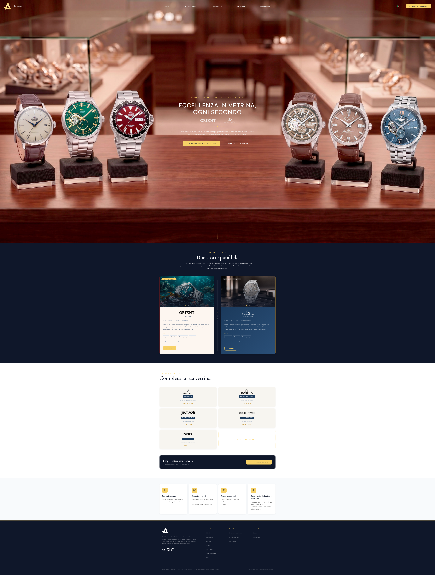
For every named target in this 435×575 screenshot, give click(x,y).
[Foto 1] (185, 305)
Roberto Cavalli (211, 553)
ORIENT (168, 6)
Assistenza (265, 6)
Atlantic (208, 541)
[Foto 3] (188, 305)
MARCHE (216, 6)
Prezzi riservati (234, 537)
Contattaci (232, 541)
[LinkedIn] (168, 549)
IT (399, 6)
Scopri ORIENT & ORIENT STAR (201, 143)
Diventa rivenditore (237, 143)
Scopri (169, 348)
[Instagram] (172, 549)
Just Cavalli (209, 549)
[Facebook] (163, 549)
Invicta (208, 545)
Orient (208, 533)
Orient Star (209, 537)
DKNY (207, 557)
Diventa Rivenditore (419, 6)
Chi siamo (241, 6)
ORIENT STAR (190, 6)
